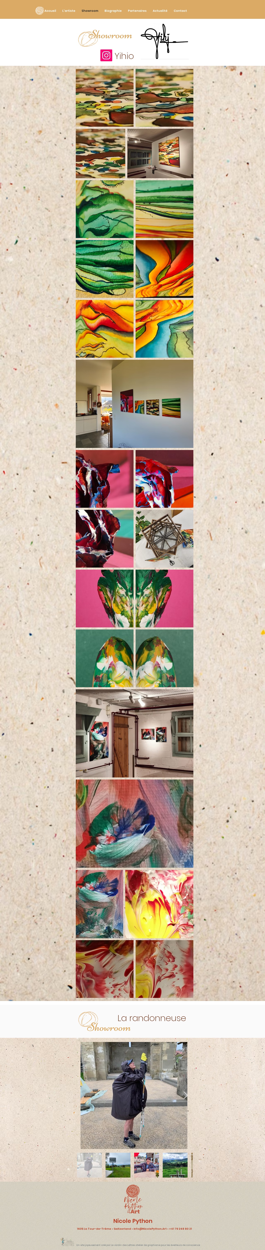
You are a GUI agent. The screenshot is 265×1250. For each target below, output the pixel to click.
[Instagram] (106, 55)
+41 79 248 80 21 (180, 1229)
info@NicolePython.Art (150, 1229)
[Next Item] (185, 1095)
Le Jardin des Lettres (123, 1245)
